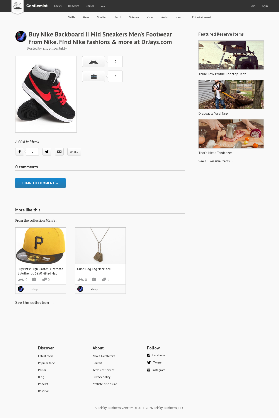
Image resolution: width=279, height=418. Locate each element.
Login (264, 6)
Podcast (43, 384)
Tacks (58, 6)
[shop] (21, 40)
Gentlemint (30, 8)
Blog (41, 377)
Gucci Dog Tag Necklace (94, 269)
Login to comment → (40, 183)
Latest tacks (45, 356)
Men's (34, 141)
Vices (150, 17)
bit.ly (63, 48)
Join (252, 6)
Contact (97, 363)
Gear (86, 17)
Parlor (90, 6)
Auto (164, 17)
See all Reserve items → (216, 161)
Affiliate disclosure (105, 384)
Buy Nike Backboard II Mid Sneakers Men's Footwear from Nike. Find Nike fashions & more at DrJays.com (100, 38)
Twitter (157, 362)
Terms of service (104, 370)
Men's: (51, 220)
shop (34, 289)
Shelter (102, 17)
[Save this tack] (93, 76)
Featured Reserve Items (221, 34)
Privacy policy (102, 377)
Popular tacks (46, 363)
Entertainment (201, 17)
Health (179, 17)
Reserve (73, 6)
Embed (74, 151)
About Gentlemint (104, 356)
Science (134, 17)
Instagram (158, 369)
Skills (71, 17)
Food (117, 17)
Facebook (158, 355)
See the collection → (34, 302)
